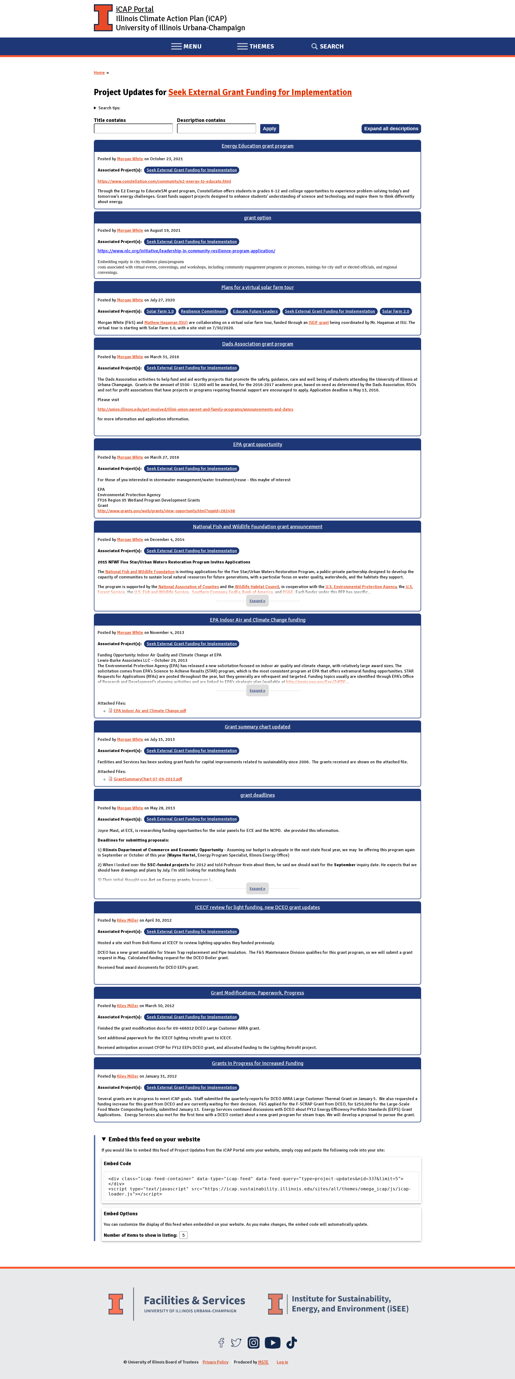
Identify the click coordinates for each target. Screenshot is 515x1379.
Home (99, 72)
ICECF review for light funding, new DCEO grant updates (257, 907)
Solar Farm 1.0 (160, 311)
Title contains (110, 120)
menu (186, 47)
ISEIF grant (319, 322)
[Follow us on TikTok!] (292, 1347)
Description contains (201, 120)
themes (255, 47)
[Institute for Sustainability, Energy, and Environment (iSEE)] (338, 1304)
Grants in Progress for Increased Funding (257, 1063)
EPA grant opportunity (257, 444)
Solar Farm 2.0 (395, 311)
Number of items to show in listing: (141, 1235)
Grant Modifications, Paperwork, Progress (257, 993)
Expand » (257, 600)
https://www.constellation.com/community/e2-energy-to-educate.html (164, 181)
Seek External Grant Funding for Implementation (260, 92)
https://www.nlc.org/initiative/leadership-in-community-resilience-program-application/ (186, 251)
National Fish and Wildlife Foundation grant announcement (257, 527)
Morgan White (130, 159)
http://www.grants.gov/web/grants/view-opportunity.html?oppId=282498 (166, 511)
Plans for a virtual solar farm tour (257, 287)
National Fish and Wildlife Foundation (139, 571)
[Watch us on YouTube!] (273, 1347)
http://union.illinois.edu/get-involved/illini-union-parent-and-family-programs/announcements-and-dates (195, 409)
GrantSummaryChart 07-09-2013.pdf (148, 779)
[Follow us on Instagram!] (254, 1347)
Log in (282, 1362)
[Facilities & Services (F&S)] (176, 1305)
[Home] (103, 18)
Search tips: (109, 108)
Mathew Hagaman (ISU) (166, 322)
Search (332, 46)
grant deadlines (257, 795)
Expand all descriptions (391, 128)
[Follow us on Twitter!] (236, 1347)
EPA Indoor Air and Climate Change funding (258, 620)
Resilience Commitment (203, 311)
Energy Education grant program (257, 146)
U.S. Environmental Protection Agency (360, 586)
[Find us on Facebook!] (221, 1347)
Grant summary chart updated (257, 727)
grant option (257, 218)
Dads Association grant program (257, 344)
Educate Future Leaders (255, 311)
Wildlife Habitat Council (256, 586)
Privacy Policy (215, 1362)
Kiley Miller (127, 920)
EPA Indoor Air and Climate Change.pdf (150, 710)
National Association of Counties (188, 586)
